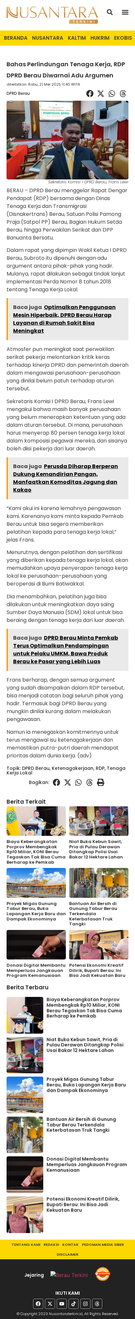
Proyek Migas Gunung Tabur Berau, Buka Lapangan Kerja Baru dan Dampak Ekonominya (36, 911)
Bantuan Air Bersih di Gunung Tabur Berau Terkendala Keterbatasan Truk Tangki (93, 913)
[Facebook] (38, 1304)
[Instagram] (85, 1304)
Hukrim (99, 37)
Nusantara (47, 37)
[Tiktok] (73, 1304)
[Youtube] (62, 1304)
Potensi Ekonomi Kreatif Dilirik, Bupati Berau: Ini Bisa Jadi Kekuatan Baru (97, 970)
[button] (110, 12)
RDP (100, 768)
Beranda (16, 37)
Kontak (70, 1244)
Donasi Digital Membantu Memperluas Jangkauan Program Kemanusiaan (36, 970)
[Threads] (97, 1304)
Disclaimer (67, 1254)
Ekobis (123, 37)
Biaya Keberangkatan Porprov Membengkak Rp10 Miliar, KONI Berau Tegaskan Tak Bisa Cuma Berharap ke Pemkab (36, 851)
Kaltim (77, 37)
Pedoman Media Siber (103, 1244)
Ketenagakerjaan (72, 768)
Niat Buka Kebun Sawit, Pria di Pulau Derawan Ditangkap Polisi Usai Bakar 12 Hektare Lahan (96, 849)
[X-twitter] (50, 1304)
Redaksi (51, 1244)
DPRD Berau (18, 93)
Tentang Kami (25, 1244)
